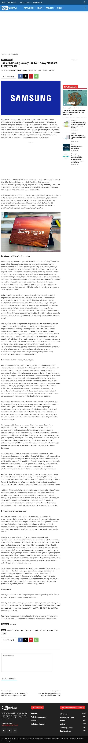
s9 (44, 630)
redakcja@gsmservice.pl (10, 725)
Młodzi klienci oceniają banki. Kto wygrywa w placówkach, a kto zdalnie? (78, 125)
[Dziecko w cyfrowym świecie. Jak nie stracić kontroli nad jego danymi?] (75, 98)
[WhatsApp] (36, 76)
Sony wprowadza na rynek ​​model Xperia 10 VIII (78, 137)
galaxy (17, 630)
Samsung (13, 624)
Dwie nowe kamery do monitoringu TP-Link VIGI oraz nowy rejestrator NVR (14, 694)
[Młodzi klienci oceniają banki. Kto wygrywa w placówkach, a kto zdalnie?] (66, 123)
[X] (25, 76)
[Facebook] (85, 8)
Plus (72, 144)
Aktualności (14, 54)
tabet (4, 633)
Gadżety (73, 133)
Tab (56, 630)
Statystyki (74, 120)
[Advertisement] (44, 32)
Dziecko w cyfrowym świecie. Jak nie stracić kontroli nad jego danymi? (74, 112)
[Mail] (9, 731)
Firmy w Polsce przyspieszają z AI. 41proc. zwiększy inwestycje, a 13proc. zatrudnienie (78, 159)
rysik (36, 630)
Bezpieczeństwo (68, 108)
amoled (9, 630)
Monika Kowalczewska (19, 70)
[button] (84, 2)
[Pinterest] (31, 76)
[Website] (15, 731)
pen (22, 630)
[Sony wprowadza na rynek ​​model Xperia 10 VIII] (66, 136)
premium (29, 630)
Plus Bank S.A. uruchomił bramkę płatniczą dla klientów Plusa (49, 694)
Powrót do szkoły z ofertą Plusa (77, 147)
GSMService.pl (6, 54)
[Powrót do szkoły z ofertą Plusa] (66, 147)
